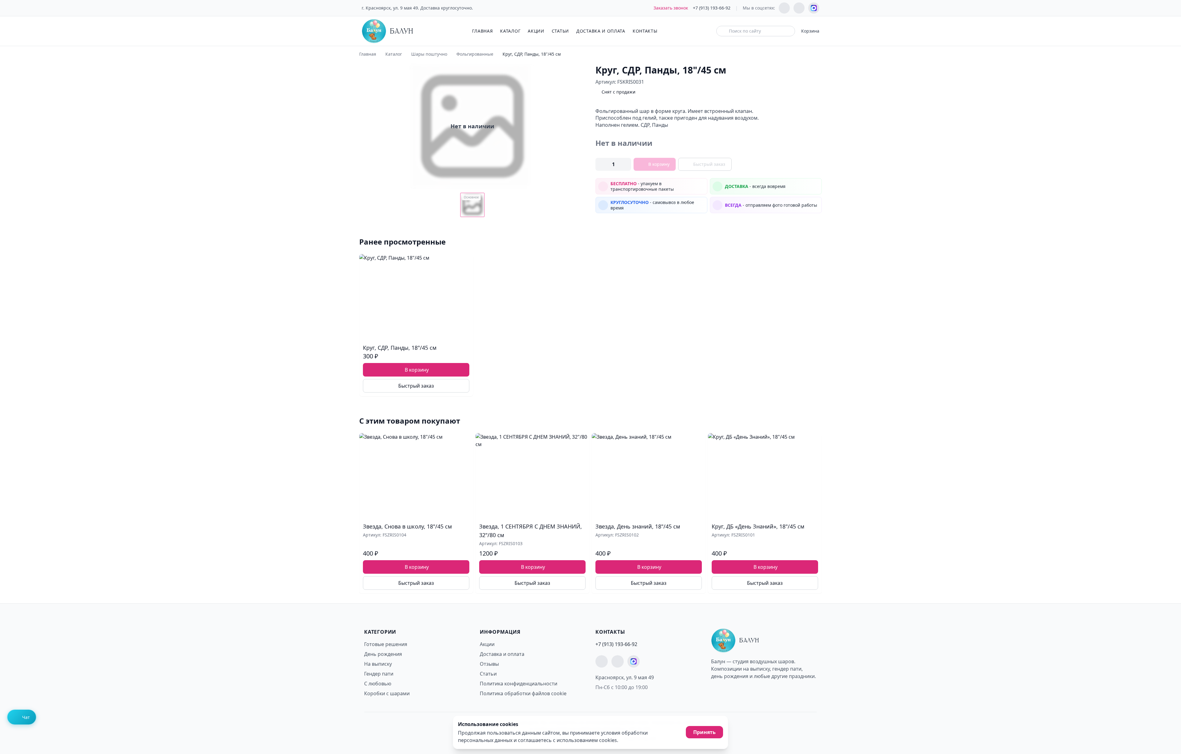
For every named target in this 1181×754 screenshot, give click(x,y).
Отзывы (489, 663)
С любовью (377, 683)
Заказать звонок (671, 8)
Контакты (645, 31)
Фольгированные (474, 54)
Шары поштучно (429, 54)
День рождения (383, 654)
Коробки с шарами (387, 693)
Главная (482, 31)
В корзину (659, 164)
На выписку (378, 663)
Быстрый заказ (709, 164)
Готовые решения (385, 644)
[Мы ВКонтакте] (799, 8)
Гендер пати (378, 673)
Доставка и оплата (600, 31)
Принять (704, 732)
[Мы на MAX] (813, 8)
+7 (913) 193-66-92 (711, 8)
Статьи (560, 31)
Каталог (510, 31)
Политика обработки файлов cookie (523, 693)
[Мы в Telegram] (784, 8)
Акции (536, 31)
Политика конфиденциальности (518, 683)
